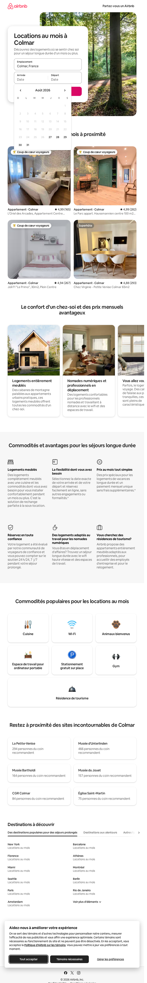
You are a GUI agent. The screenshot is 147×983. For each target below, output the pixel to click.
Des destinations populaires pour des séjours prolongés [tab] (42, 832)
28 (57, 137)
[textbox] (31, 79)
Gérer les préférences (110, 959)
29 (65, 137)
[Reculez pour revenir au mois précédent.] (21, 90)
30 (20, 145)
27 (50, 137)
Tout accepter (29, 959)
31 (27, 145)
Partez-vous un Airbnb (118, 6)
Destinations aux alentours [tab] (100, 832)
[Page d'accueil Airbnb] (17, 6)
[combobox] (48, 66)
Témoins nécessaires (69, 959)
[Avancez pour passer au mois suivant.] (65, 90)
